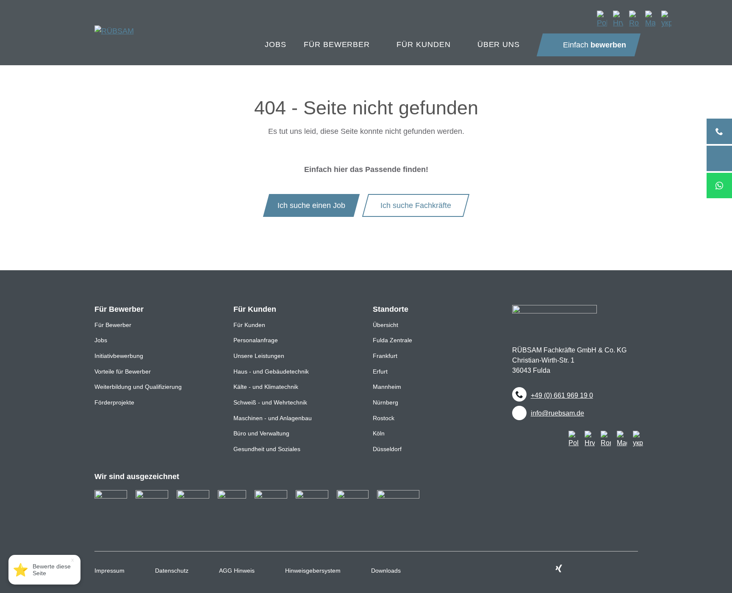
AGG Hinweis (237, 570)
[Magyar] (650, 19)
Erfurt (380, 371)
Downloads (386, 570)
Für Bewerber (112, 324)
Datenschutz (172, 570)
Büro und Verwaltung (261, 433)
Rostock (383, 418)
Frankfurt (385, 355)
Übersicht (385, 324)
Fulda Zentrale (392, 340)
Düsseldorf (387, 449)
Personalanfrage (255, 340)
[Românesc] (634, 19)
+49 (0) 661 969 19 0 (562, 395)
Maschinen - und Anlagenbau (272, 418)
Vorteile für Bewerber (122, 371)
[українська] (666, 19)
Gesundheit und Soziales (266, 449)
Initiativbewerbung (118, 355)
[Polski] (602, 19)
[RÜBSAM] (114, 24)
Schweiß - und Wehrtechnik (270, 402)
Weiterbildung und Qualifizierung (138, 386)
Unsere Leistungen (258, 355)
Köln (379, 433)
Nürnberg (385, 402)
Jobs (100, 340)
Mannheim (387, 386)
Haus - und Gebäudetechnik (271, 371)
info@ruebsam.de (557, 413)
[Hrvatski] (618, 19)
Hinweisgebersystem (313, 570)
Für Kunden (249, 324)
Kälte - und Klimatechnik (265, 386)
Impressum (109, 570)
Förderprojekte (114, 402)
